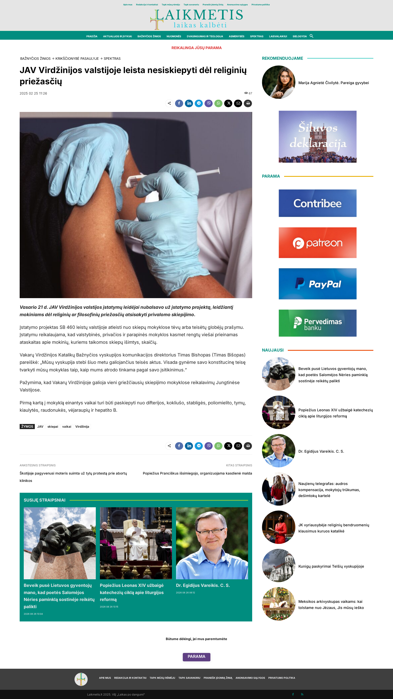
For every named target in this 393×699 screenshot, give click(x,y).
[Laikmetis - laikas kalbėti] (196, 19)
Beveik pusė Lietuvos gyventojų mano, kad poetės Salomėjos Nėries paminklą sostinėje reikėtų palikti (333, 374)
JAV (40, 426)
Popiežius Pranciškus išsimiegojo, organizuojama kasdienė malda (197, 473)
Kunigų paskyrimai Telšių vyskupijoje (331, 566)
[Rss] (302, 694)
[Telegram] (199, 103)
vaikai (66, 426)
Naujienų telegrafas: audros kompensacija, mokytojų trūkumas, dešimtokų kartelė (329, 489)
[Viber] (208, 103)
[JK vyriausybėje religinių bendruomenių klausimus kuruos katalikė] (278, 527)
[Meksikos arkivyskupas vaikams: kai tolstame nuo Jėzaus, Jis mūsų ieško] (278, 603)
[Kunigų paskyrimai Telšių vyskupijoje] (278, 565)
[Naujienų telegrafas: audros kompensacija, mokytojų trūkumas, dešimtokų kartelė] (278, 489)
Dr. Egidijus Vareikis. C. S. (203, 585)
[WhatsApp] (218, 103)
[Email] (238, 103)
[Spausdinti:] (248, 103)
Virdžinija (82, 426)
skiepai (52, 426)
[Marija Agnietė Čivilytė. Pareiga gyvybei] (278, 82)
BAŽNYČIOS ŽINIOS (35, 58)
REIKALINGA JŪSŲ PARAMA (197, 48)
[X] (228, 103)
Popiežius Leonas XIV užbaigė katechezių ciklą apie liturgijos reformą (132, 592)
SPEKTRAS (112, 58)
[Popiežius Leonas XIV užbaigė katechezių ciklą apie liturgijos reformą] (136, 543)
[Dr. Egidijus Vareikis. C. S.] (212, 543)
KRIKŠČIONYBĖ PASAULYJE (77, 58)
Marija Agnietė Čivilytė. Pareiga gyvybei (333, 83)
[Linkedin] (189, 103)
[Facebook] (179, 103)
